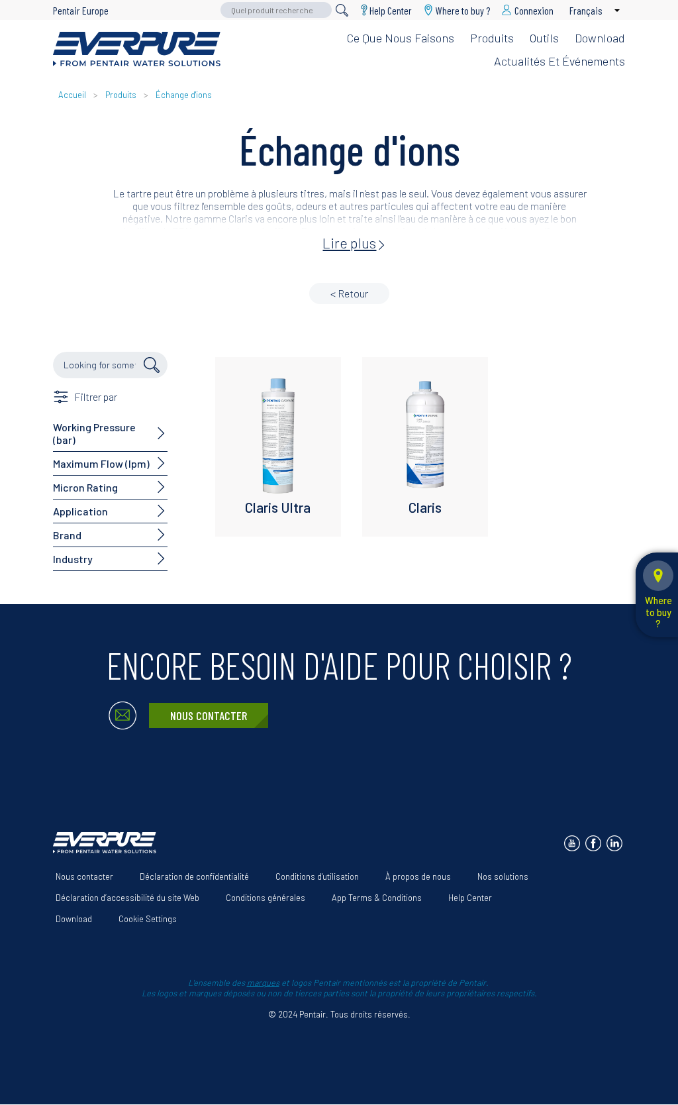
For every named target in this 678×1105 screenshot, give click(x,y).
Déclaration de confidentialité (194, 876)
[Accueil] (136, 49)
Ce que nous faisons (400, 37)
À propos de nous (418, 876)
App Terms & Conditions (377, 897)
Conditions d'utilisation (317, 876)
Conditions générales (265, 897)
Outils (544, 37)
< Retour (349, 293)
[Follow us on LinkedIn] (614, 843)
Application (80, 511)
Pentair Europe (81, 10)
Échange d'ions (184, 94)
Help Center (390, 10)
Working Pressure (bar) (94, 433)
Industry (73, 558)
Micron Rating (85, 487)
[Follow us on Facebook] (593, 843)
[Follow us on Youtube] (572, 843)
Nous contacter (208, 715)
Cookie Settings (148, 919)
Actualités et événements (559, 61)
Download (600, 37)
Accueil (72, 94)
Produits (492, 37)
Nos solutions (502, 876)
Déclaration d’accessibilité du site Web (127, 897)
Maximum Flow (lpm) (101, 463)
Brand (67, 535)
